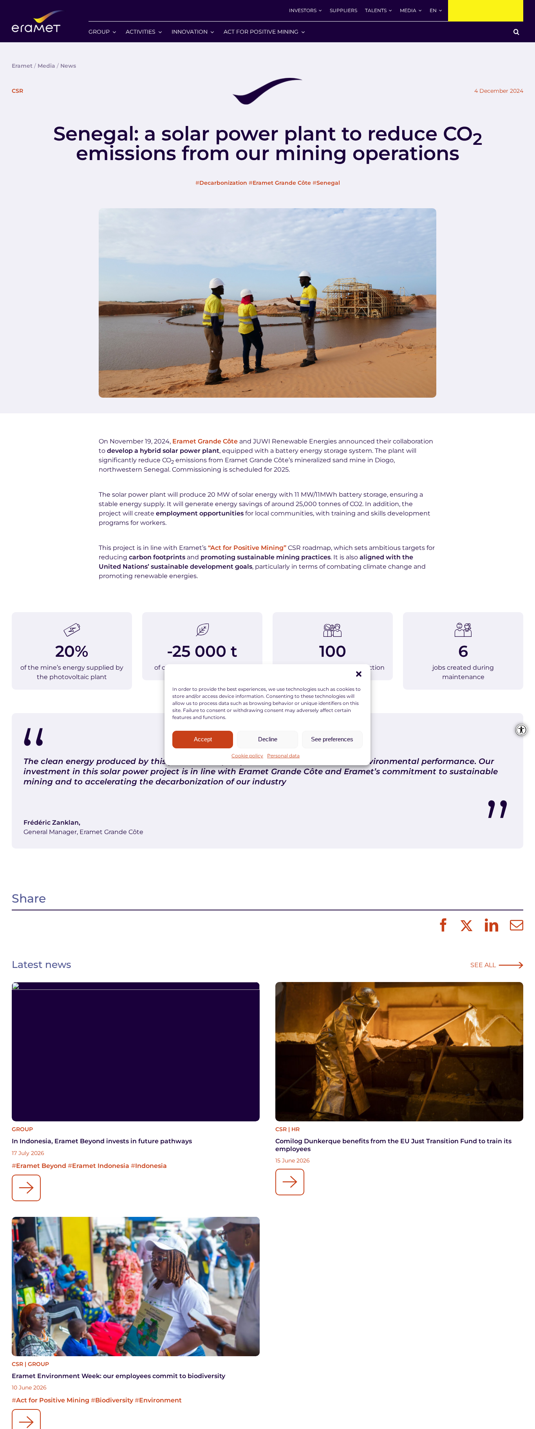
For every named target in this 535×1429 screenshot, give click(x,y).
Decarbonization (223, 182)
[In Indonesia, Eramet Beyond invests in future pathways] (136, 1051)
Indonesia (151, 1166)
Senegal (328, 182)
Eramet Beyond (41, 1166)
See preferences (332, 739)
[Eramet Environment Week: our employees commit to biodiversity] (136, 1286)
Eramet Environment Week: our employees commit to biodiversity (118, 1376)
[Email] (514, 925)
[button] (359, 674)
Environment (160, 1400)
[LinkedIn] (489, 925)
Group (22, 1129)
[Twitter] (465, 925)
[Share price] (485, 11)
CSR (17, 90)
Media (46, 65)
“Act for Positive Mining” (247, 547)
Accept (203, 739)
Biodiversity (114, 1400)
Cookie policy (247, 756)
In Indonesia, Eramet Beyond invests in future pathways (102, 1141)
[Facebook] (441, 925)
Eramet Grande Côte (282, 182)
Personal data (283, 756)
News (68, 65)
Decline (267, 739)
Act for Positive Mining (52, 1400)
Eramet (22, 65)
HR (295, 1129)
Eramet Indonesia (100, 1166)
